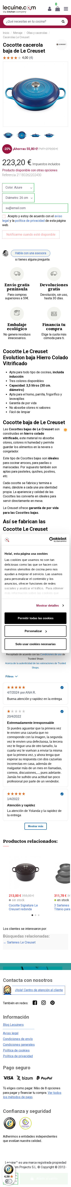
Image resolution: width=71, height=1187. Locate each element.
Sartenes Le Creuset (21, 942)
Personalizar (33, 631)
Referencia (9, 175)
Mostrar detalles (47, 605)
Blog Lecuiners (13, 1025)
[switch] (8, 1181)
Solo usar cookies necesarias (35, 644)
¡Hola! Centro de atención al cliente (39, 990)
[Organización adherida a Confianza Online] (25, 1123)
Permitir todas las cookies (35, 618)
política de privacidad (30, 221)
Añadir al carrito (47, 1178)
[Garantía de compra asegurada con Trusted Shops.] (9, 1123)
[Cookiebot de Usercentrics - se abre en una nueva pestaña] (50, 539)
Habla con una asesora (30, 253)
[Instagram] (43, 1002)
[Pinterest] (52, 1002)
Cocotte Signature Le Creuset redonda (23, 907)
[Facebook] (34, 1002)
